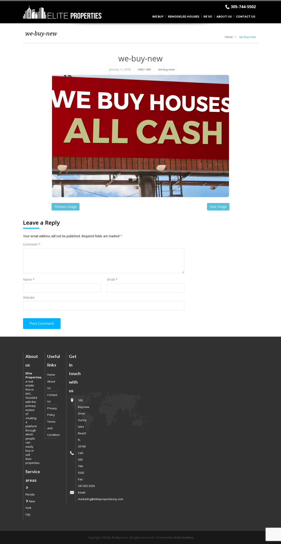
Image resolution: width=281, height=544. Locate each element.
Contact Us (245, 16)
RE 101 (208, 16)
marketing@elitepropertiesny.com (100, 499)
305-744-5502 (243, 6)
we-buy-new (166, 69)
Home (229, 37)
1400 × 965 (144, 69)
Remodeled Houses (183, 16)
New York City (30, 507)
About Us (224, 16)
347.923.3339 (86, 486)
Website (28, 297)
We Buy (158, 16)
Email (112, 279)
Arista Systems (183, 537)
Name (28, 279)
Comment (31, 244)
